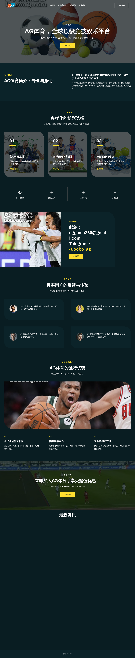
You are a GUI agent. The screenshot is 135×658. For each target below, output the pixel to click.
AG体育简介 (62, 5)
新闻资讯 (73, 5)
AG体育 (52, 5)
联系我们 (82, 5)
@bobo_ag (80, 249)
